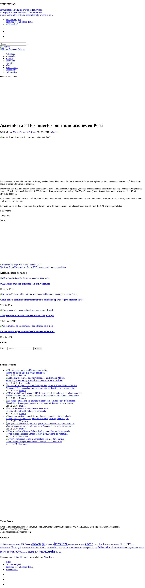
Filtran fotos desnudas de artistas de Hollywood (21, 10)
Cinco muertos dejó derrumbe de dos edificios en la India (27, 331)
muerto (72, 547)
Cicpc (89, 544)
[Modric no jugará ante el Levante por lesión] (26, 370)
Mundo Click (12, 67)
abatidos (10, 544)
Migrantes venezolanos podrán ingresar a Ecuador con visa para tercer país (39, 426)
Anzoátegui (38, 544)
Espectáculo (11, 70)
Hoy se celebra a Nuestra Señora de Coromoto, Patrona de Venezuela (37, 434)
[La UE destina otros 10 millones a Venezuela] (27, 408)
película (90, 547)
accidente (17, 544)
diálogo (116, 544)
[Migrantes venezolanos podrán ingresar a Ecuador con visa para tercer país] (40, 423)
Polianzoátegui (105, 547)
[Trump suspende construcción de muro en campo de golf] (26, 310)
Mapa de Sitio (12, 569)
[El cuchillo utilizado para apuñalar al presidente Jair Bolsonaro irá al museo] (40, 401)
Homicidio (33, 547)
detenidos (110, 544)
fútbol (14, 547)
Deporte (9, 63)
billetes (71, 544)
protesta (141, 548)
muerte (65, 547)
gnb (19, 547)
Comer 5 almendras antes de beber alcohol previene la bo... (26, 15)
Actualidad (10, 54)
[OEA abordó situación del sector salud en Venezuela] (24, 278)
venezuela (46, 551)
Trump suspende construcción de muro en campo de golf (27, 315)
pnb (96, 547)
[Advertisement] (72, 100)
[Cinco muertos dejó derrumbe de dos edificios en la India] (26, 326)
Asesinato (50, 544)
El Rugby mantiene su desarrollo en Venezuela (21, 12)
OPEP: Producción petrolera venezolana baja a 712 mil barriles (34, 441)
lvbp (48, 547)
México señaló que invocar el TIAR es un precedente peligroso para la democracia (42, 395)
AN (22, 544)
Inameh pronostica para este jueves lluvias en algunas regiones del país (37, 418)
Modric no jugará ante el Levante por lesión (25, 373)
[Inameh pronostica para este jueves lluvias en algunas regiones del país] (38, 416)
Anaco (27, 544)
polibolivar (117, 548)
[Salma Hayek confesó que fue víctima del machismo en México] (35, 378)
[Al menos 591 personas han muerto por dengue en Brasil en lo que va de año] (41, 385)
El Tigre (131, 544)
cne (95, 544)
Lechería (42, 547)
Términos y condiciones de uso (19, 22)
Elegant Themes (20, 557)
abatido (3, 544)
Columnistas (11, 72)
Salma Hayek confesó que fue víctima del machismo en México (34, 380)
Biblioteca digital (13, 19)
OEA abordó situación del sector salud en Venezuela (25, 284)
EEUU (122, 544)
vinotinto (58, 552)
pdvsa (85, 548)
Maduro (54, 547)
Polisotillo (125, 547)
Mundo (9, 65)
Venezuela (10, 56)
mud (60, 547)
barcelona (61, 544)
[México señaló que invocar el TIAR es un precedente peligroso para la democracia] (44, 393)
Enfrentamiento (5, 548)
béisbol (81, 544)
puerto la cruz (7, 551)
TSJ (36, 552)
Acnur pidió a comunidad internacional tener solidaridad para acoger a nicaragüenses (41, 300)
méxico (79, 547)
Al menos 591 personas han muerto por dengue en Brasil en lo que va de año (40, 388)
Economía (10, 60)
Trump (31, 551)
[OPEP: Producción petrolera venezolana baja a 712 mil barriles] (35, 439)
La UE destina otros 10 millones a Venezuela (26, 411)
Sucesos (9, 58)
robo (17, 551)
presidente (134, 547)
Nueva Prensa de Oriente (24, 132)
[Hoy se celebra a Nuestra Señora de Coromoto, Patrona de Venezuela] (38, 431)
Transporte (23, 552)
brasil (76, 544)
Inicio (8, 562)
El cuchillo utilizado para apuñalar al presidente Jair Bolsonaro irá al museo (39, 403)
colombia (101, 544)
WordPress (49, 557)
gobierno (25, 547)
